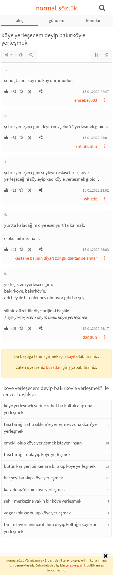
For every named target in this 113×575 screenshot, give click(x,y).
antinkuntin (86, 146)
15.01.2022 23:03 (96, 249)
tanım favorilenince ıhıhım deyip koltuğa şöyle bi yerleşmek (50, 527)
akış (19, 20)
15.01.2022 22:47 (96, 91)
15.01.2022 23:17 (96, 328)
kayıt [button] (71, 356)
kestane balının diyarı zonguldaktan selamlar (56, 258)
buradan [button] (54, 367)
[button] (40, 91)
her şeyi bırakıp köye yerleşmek (33, 478)
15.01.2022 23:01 (96, 137)
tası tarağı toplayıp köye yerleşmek (37, 454)
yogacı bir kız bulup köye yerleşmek (37, 513)
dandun (90, 337)
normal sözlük (56, 8)
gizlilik (81, 565)
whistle (90, 199)
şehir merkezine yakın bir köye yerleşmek (42, 501)
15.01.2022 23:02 (96, 190)
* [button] (73, 126)
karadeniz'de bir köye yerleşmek (34, 489)
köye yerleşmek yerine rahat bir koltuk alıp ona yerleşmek (48, 409)
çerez (69, 565)
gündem (56, 20)
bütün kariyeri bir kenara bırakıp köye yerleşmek (49, 466)
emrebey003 (85, 100)
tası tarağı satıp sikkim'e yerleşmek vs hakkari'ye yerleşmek (50, 427)
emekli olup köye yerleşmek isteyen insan (43, 443)
